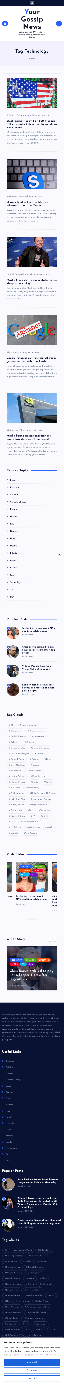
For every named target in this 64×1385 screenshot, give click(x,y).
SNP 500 (11, 115)
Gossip (35, 765)
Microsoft (11, 196)
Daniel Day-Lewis (40, 748)
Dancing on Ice (18, 748)
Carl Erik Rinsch (18, 737)
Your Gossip (31, 833)
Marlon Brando (18, 782)
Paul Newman (17, 793)
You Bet (14, 833)
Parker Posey (33, 788)
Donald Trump (14, 274)
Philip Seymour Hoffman (43, 793)
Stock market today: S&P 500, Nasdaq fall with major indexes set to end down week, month (32, 124)
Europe (13, 509)
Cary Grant (38, 737)
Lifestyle (14, 553)
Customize (32, 1370)
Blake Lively (16, 731)
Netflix (48, 782)
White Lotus (34, 827)
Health (13, 546)
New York (15, 788)
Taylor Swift (16, 810)
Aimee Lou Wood (28, 725)
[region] (32, 1361)
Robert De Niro (18, 799)
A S (11, 986)
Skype (20, 196)
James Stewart (34, 771)
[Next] (34, 917)
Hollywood (16, 771)
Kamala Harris (39, 776)
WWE (49, 827)
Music (13, 560)
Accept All (32, 1362)
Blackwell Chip (17, 430)
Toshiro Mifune (18, 816)
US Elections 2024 (31, 822)
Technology (15, 582)
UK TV (45, 816)
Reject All (32, 1378)
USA (12, 597)
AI (8, 352)
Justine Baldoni (18, 776)
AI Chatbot (15, 352)
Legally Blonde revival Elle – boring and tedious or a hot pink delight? (39, 688)
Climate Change (18, 502)
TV (11, 590)
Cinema (14, 495)
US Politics (16, 827)
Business (14, 480)
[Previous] (29, 917)
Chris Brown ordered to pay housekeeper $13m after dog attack (38, 650)
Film (12, 524)
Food (12, 538)
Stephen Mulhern (39, 805)
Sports (13, 575)
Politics (13, 568)
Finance (14, 531)
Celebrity (14, 487)
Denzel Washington (20, 754)
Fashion (14, 517)
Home (32, 59)
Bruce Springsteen (38, 731)
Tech (31, 810)
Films (48, 759)
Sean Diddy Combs (41, 799)
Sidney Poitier (17, 805)
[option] (32, 884)
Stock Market (23, 115)
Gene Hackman (18, 765)
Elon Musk (27, 274)
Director (40, 754)
